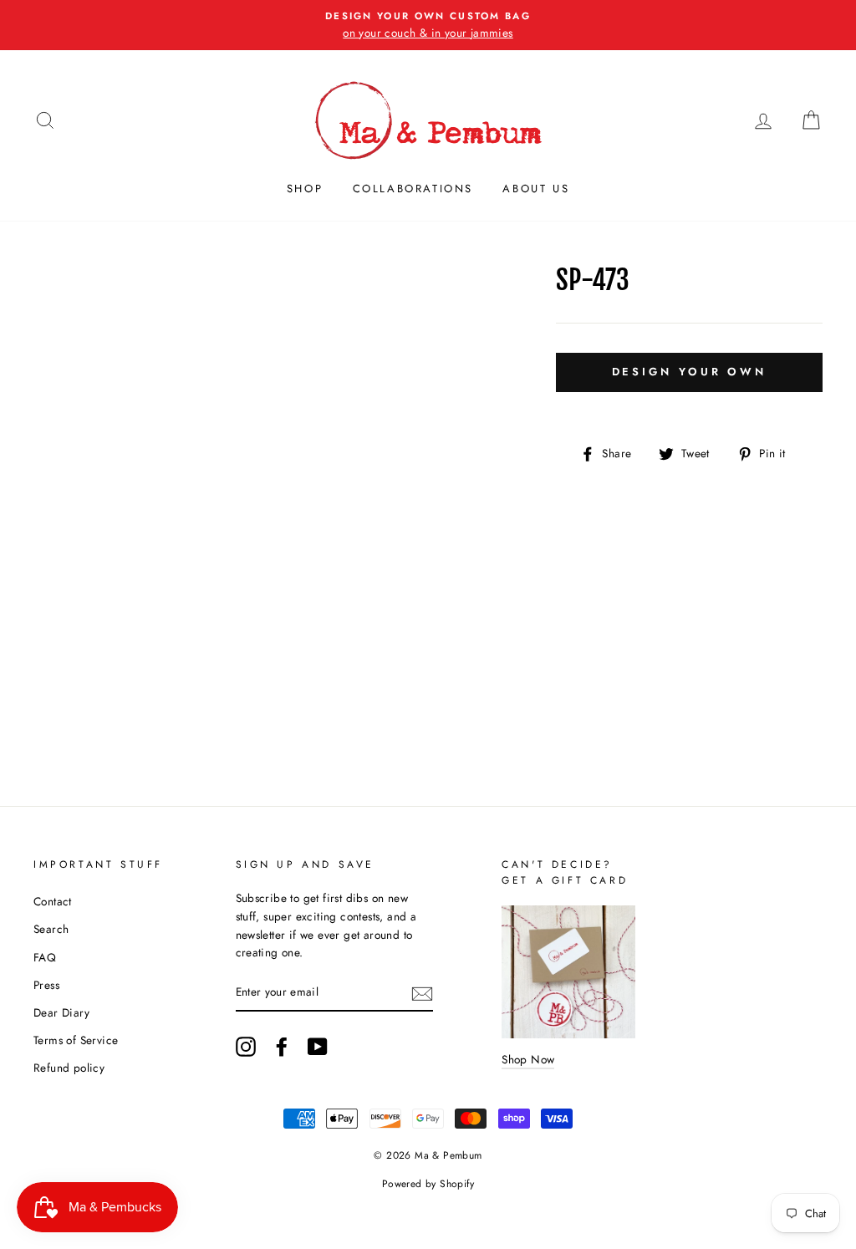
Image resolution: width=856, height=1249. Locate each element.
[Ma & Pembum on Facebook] (282, 1047)
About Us (535, 188)
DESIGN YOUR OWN (689, 372)
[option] (428, 25)
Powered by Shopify (428, 1183)
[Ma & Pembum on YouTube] (318, 1047)
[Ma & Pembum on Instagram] (246, 1047)
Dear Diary (61, 1012)
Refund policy (68, 1067)
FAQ (44, 957)
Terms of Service (75, 1040)
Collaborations (413, 188)
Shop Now (528, 1059)
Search (51, 928)
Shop (305, 188)
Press (46, 984)
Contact (52, 901)
